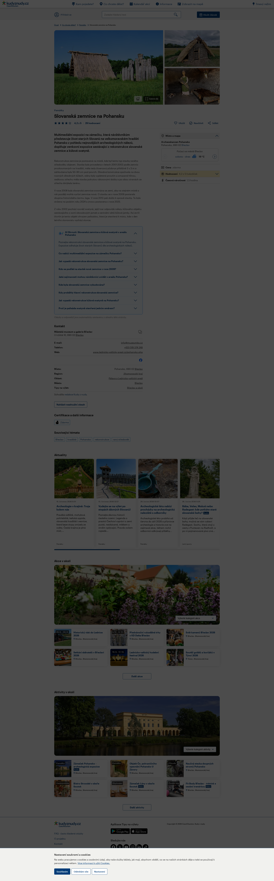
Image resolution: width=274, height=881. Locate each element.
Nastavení (99, 871)
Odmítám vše (81, 871)
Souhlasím (62, 871)
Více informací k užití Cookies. (94, 863)
